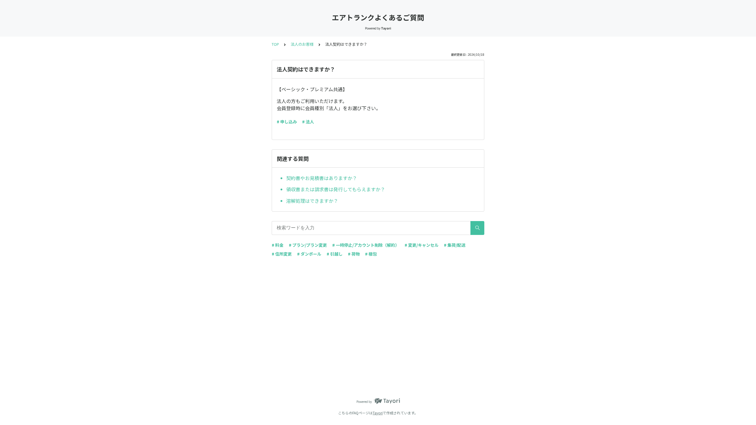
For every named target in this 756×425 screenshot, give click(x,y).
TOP (275, 44)
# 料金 (278, 245)
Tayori (378, 412)
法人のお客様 (302, 44)
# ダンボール (309, 254)
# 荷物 (354, 254)
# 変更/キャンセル (422, 245)
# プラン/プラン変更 (308, 245)
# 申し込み (287, 122)
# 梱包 (371, 254)
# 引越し (335, 254)
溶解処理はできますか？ (312, 200)
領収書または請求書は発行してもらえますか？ (335, 189)
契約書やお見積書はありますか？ (321, 178)
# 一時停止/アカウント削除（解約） (365, 245)
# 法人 (308, 122)
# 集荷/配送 (454, 245)
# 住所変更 (282, 254)
